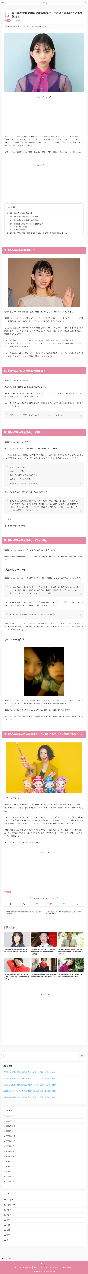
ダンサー (9, 1215)
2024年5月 (10, 1166)
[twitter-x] (44, 1264)
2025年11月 (10, 1126)
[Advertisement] (44, 113)
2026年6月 (10, 1116)
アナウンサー (11, 1205)
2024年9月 (10, 1146)
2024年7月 (10, 1156)
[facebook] (41, 1264)
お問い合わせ (68, 1267)
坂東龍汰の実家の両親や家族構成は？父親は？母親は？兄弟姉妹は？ (30, 1091)
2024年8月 (10, 1151)
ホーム (19, 1267)
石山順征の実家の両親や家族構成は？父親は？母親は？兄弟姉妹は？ (30, 1078)
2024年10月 (10, 1141)
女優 (8, 20)
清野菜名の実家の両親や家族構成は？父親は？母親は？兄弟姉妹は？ (30, 1072)
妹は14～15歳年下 (20, 229)
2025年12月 (10, 1121)
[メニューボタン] (2, 2)
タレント (9, 1210)
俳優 (8, 1225)
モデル (9, 1220)
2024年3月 (10, 1177)
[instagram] (47, 1264)
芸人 (8, 1240)
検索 (81, 1056)
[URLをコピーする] (77, 904)
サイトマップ (39, 1267)
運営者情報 (27, 1267)
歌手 (8, 1235)
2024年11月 (10, 1136)
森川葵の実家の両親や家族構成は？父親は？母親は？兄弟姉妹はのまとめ (38, 233)
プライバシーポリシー (54, 1267)
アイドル (9, 1200)
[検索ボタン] (85, 2)
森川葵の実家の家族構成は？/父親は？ (25, 217)
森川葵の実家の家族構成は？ (21, 213)
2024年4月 (10, 1171)
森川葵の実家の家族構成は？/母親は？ (25, 220)
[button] (10, 904)
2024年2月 (10, 1182)
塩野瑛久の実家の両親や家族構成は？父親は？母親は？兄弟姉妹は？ (30, 1097)
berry (44, 2)
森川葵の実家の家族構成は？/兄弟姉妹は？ (26, 224)
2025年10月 (10, 1131)
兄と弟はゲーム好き (20, 227)
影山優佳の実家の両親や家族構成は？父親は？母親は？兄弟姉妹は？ (30, 1085)
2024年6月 (10, 1161)
